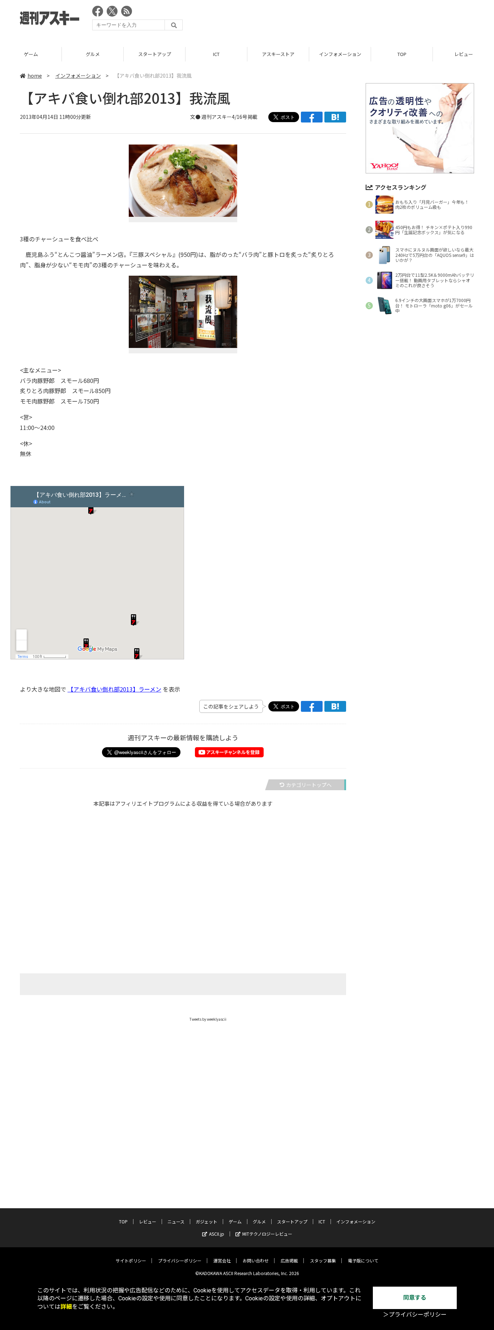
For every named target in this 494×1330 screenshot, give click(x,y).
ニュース (175, 1221)
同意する (414, 1297)
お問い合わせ (256, 1260)
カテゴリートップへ (309, 784)
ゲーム (31, 54)
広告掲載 (289, 1260)
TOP (401, 54)
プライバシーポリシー (179, 1260)
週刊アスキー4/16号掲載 (229, 116)
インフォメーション (340, 54)
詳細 (66, 1306)
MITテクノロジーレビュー (267, 1234)
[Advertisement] (342, 20)
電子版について (363, 1260)
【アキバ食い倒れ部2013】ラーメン (114, 689)
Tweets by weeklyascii (207, 1019)
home (34, 75)
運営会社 (222, 1260)
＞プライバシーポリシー (415, 1314)
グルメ (93, 54)
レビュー (147, 1221)
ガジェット (206, 1221)
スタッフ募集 (323, 1260)
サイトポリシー (131, 1260)
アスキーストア (278, 54)
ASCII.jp (216, 1234)
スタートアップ (154, 54)
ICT (216, 54)
